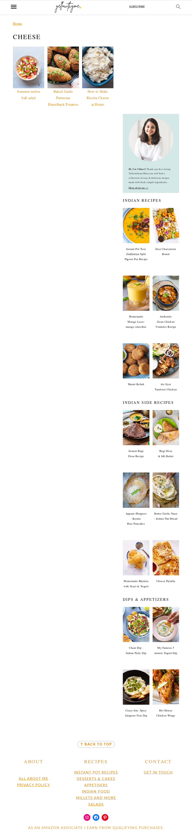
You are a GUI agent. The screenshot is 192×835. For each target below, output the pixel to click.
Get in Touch (158, 772)
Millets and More (96, 798)
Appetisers (96, 785)
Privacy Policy (33, 785)
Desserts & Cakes (96, 779)
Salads (96, 804)
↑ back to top (96, 744)
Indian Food (96, 791)
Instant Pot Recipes (96, 772)
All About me (33, 779)
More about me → (138, 187)
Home (17, 23)
